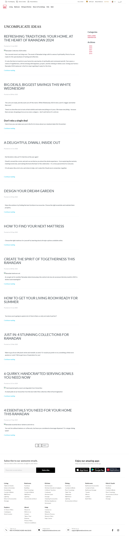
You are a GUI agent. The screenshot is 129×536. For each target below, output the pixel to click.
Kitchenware (48, 486)
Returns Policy (49, 516)
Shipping (47, 512)
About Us (27, 509)
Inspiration (92, 37)
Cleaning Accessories (51, 499)
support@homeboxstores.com (81, 530)
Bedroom (17, 7)
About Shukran (99, 1)
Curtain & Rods (89, 488)
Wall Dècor (7, 494)
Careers (26, 514)
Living (11, 7)
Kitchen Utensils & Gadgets (53, 488)
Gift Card (91, 1)
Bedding (26, 488)
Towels (87, 492)
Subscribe (45, 470)
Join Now (106, 1)
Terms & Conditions (30, 523)
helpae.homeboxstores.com (51, 530)
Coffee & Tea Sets (50, 490)
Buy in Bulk (80, 1)
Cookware (48, 492)
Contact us (48, 509)
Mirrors (87, 494)
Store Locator (8, 514)
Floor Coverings (29, 490)
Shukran (26, 518)
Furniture (27, 486)
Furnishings (7, 490)
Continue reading (9, 70)
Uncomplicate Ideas (22, 27)
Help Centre (48, 518)
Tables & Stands (9, 486)
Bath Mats (88, 499)
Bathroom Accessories (92, 486)
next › (45, 445)
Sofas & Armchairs (9, 488)
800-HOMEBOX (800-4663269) (20, 530)
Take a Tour (27, 516)
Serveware (48, 503)
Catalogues (7, 512)
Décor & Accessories (10, 499)
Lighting (6, 496)
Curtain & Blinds (9, 492)
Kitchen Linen (49, 494)
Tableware (68, 494)
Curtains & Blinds (70, 488)
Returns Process (50, 514)
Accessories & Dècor (30, 499)
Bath (52, 7)
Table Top (68, 492)
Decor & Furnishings (39, 7)
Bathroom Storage (90, 490)
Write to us (27, 512)
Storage (6, 501)
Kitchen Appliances (50, 501)
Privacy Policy (28, 520)
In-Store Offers (8, 509)
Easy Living (92, 36)
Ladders (87, 496)
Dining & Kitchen (26, 7)
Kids (48, 7)
